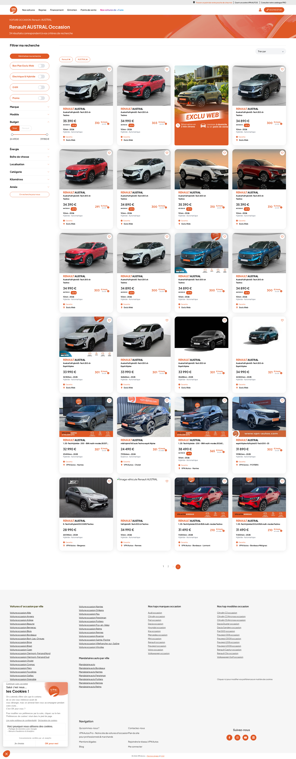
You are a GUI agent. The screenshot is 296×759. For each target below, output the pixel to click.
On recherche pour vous (29, 194)
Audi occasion (155, 612)
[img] (108, 124)
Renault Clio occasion (227, 653)
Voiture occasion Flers (21, 668)
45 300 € (66, 125)
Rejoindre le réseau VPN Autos (143, 741)
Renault (65, 59)
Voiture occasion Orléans (91, 610)
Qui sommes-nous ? (89, 728)
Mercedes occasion (157, 635)
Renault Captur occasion (229, 649)
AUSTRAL (82, 59)
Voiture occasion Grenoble (23, 679)
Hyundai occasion (157, 627)
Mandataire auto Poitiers (91, 679)
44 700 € (124, 125)
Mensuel (25, 128)
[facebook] (229, 738)
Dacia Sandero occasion (229, 627)
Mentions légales (87, 741)
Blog (81, 746)
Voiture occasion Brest (21, 646)
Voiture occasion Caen (21, 649)
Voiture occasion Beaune (22, 623)
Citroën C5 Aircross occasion (231, 620)
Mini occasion (154, 638)
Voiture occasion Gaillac (22, 675)
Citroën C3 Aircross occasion (231, 616)
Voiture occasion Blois (21, 631)
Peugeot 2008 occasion (229, 646)
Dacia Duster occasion (228, 623)
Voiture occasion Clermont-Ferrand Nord (30, 653)
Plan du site (133, 733)
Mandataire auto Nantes (91, 671)
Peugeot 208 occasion (228, 642)
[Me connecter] (261, 10)
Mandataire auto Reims (90, 686)
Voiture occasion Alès (20, 612)
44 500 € (239, 125)
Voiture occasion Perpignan (92, 617)
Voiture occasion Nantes (91, 606)
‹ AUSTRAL (46, 19)
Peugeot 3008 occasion (229, 638)
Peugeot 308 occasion (228, 635)
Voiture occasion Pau (89, 614)
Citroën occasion (156, 616)
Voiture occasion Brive (21, 642)
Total (14, 128)
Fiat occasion (154, 620)
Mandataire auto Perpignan (92, 675)
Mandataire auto (87, 664)
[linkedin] (253, 738)
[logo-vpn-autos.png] (13, 10)
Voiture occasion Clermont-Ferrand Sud (29, 657)
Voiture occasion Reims (90, 628)
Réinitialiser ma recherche (29, 56)
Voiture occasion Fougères (23, 671)
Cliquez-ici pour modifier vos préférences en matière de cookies (245, 679)
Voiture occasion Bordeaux (23, 635)
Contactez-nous (136, 728)
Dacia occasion (155, 623)
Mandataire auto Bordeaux (92, 668)
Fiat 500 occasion (226, 631)
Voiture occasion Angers (22, 616)
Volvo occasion (155, 649)
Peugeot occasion (157, 646)
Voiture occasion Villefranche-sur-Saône (99, 643)
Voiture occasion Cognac (22, 664)
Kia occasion (154, 631)
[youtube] (245, 738)
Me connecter (135, 746)
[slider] (12, 135)
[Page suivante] (173, 566)
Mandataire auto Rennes (91, 683)
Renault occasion (156, 642)
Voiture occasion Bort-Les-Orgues (27, 638)
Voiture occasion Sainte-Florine (94, 639)
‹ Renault (35, 19)
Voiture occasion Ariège (21, 620)
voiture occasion (20, 19)
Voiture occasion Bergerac (23, 627)
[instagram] (237, 738)
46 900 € (181, 453)
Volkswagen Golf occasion (230, 657)
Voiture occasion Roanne (91, 636)
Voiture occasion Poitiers (91, 621)
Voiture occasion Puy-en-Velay (94, 625)
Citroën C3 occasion (227, 612)
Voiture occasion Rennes (91, 632)
